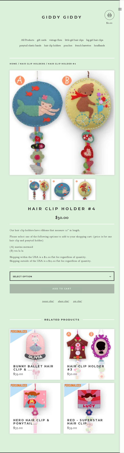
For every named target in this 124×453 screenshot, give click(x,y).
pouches (68, 45)
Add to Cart (61, 288)
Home (13, 64)
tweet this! (48, 301)
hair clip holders (52, 45)
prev (36, 123)
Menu (120, 9)
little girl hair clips (74, 40)
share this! (63, 301)
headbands (99, 45)
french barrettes (83, 45)
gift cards (41, 40)
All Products (27, 40)
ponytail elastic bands (30, 45)
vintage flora (55, 40)
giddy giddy (62, 17)
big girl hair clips (94, 40)
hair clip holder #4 (62, 64)
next (88, 123)
